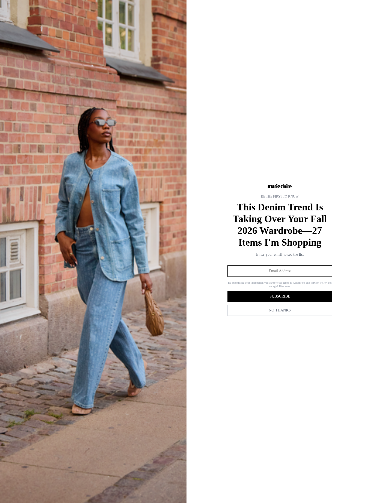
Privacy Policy (319, 282)
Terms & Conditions (294, 282)
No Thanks (280, 310)
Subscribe (280, 296)
